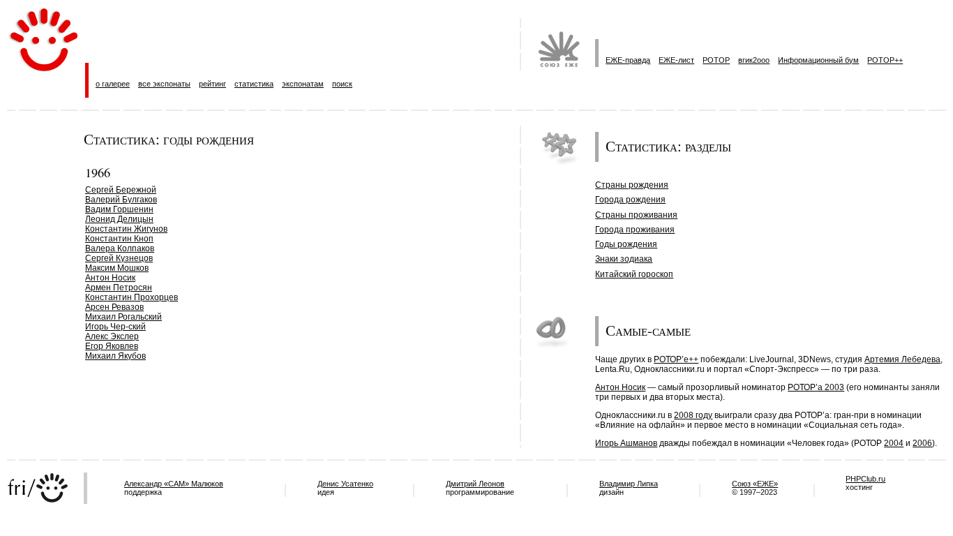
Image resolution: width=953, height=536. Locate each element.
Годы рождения (626, 244)
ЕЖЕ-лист (676, 60)
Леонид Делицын (119, 219)
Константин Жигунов (126, 229)
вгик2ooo (754, 60)
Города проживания (635, 229)
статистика (253, 84)
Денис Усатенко (345, 483)
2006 (922, 443)
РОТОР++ (885, 60)
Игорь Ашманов (626, 443)
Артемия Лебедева (902, 359)
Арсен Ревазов (114, 307)
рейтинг (212, 84)
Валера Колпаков (119, 248)
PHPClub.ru (865, 479)
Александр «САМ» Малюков (173, 483)
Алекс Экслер (112, 336)
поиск (342, 84)
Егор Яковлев (111, 346)
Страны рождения (631, 185)
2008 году (693, 415)
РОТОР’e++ (676, 359)
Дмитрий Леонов (475, 483)
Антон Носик (110, 278)
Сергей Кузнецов (119, 258)
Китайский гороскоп (634, 274)
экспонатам (303, 84)
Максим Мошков (117, 268)
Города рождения (630, 199)
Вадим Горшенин (119, 209)
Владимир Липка (628, 483)
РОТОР (716, 60)
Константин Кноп (119, 239)
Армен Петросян (118, 287)
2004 (893, 443)
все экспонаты (164, 84)
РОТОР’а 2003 (816, 387)
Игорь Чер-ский (115, 327)
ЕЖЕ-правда (628, 60)
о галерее (113, 84)
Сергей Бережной (120, 190)
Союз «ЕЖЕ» (755, 483)
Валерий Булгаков (121, 199)
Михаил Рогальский (123, 317)
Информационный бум (818, 60)
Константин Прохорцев (131, 297)
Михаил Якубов (115, 356)
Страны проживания (636, 215)
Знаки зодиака (623, 259)
